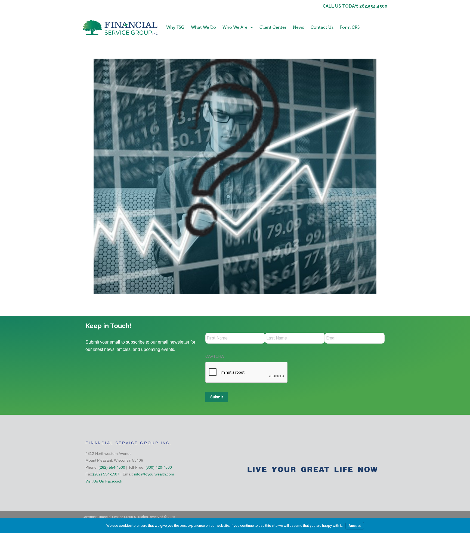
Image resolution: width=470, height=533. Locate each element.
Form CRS (350, 27)
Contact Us (322, 27)
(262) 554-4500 (111, 467)
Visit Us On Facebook (103, 481)
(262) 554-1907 (106, 474)
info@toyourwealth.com (154, 474)
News (298, 27)
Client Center (272, 27)
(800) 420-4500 (159, 467)
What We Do (203, 27)
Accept (354, 526)
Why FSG (175, 27)
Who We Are (235, 27)
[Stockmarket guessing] (235, 176)
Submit (216, 397)
